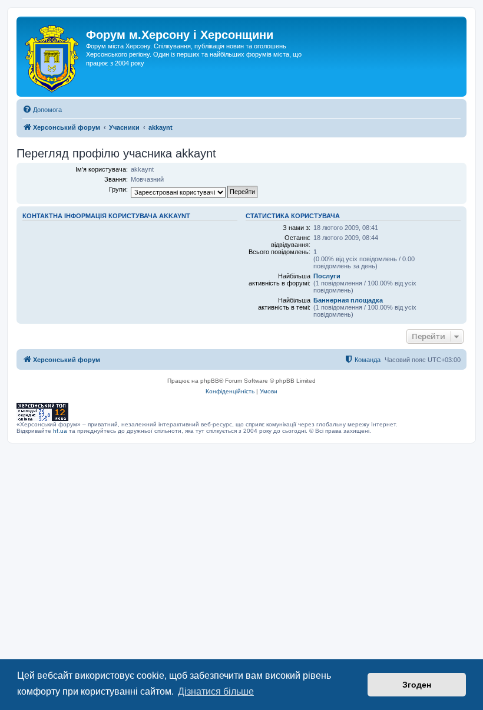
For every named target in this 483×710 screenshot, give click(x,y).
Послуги (326, 276)
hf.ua (60, 431)
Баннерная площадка (348, 300)
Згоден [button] (416, 684)
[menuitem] (42, 110)
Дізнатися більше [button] (216, 691)
